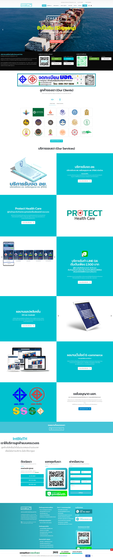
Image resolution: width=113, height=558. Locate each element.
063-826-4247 (56, 63)
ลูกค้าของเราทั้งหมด (55, 141)
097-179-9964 (68, 63)
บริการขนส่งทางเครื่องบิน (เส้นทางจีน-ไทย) (46, 547)
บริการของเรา (55, 5)
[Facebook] (89, 6)
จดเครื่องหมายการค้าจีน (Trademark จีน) (46, 535)
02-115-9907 (81, 2)
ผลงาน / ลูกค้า (63, 5)
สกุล (82, 470)
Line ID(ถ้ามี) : (83, 479)
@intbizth (56, 58)
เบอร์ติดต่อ (72, 479)
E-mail (71, 474)
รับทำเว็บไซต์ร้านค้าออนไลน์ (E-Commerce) (65, 515)
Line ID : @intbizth (88, 2)
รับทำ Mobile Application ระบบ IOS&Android (66, 518)
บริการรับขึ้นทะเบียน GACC (44, 534)
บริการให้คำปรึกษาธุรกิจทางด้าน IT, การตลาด (65, 524)
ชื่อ (70, 470)
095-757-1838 (106, 58)
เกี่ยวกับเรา (49, 5)
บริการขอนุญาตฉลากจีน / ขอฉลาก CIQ (46, 532)
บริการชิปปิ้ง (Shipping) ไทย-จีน (45, 543)
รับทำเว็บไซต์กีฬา (60, 513)
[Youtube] (91, 6)
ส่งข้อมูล (81, 492)
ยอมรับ (88, 555)
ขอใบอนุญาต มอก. (84, 409)
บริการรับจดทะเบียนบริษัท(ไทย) (45, 515)
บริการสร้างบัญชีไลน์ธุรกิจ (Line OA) (64, 511)
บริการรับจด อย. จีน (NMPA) (44, 530)
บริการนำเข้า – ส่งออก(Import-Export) (46, 541)
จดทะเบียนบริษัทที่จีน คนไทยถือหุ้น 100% (46, 528)
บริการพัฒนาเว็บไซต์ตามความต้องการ (64, 517)
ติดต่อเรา (79, 5)
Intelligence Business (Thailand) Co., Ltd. (68, 2)
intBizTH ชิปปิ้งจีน (94, 58)
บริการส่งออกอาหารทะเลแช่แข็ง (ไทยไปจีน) (46, 545)
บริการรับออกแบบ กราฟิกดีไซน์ (63, 522)
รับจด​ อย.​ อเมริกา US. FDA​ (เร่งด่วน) (45, 522)
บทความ (75, 5)
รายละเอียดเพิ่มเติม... (61, 30)
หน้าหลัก (44, 5)
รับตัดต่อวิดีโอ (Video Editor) (63, 509)
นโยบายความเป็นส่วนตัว (63, 555)
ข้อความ (71, 483)
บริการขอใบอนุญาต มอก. (44, 513)
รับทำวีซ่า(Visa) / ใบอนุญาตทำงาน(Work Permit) (48, 517)
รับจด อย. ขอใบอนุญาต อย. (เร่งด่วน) (46, 509)
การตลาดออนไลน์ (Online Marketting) (64, 520)
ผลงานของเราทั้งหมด (57, 429)
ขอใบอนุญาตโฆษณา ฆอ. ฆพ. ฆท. (45, 511)
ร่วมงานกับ (70, 5)
